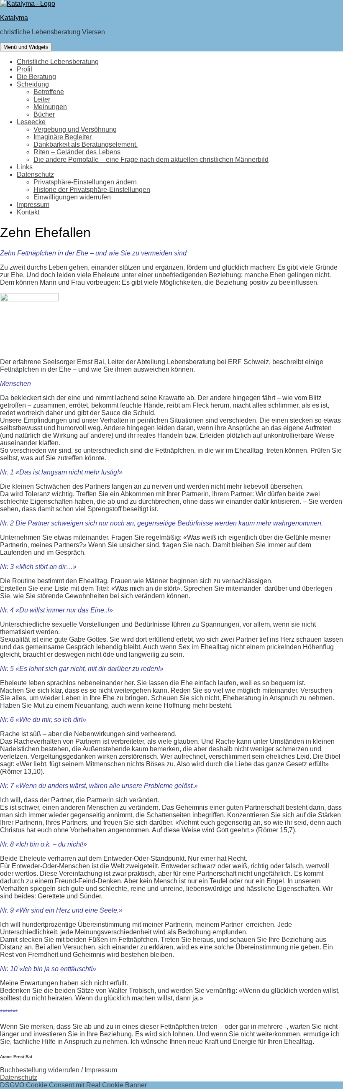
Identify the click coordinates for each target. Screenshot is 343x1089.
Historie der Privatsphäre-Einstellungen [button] (91, 189)
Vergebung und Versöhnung (75, 129)
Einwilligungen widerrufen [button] (72, 197)
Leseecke (31, 121)
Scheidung (33, 84)
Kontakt (28, 212)
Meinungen (50, 106)
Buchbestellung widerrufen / (42, 1070)
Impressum (33, 204)
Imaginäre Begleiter (62, 136)
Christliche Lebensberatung (58, 61)
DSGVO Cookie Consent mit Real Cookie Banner (73, 1085)
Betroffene (48, 91)
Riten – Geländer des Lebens (76, 152)
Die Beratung (36, 76)
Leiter (41, 99)
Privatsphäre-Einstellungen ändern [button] (85, 182)
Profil (24, 69)
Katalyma (14, 17)
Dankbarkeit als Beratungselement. (85, 144)
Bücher (44, 114)
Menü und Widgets (26, 47)
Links (25, 167)
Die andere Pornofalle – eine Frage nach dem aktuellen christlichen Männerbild (151, 159)
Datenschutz (35, 174)
